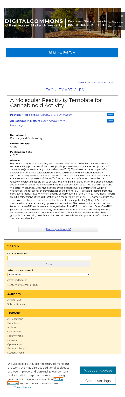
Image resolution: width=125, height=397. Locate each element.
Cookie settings (98, 381)
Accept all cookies (98, 370)
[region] (62, 375)
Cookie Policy (22, 387)
